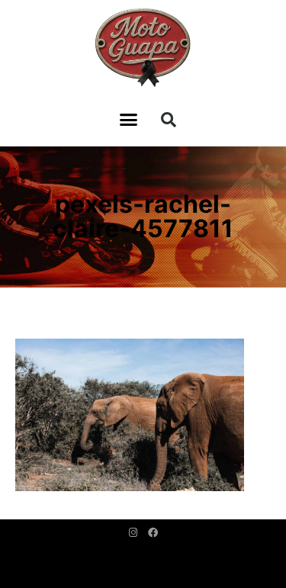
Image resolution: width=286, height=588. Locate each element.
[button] (128, 119)
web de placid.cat (143, 576)
